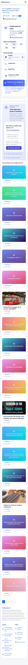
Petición (7, 16)
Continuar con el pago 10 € (15, 83)
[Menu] (25, 2)
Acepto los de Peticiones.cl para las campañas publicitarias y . (14, 90)
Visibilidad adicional (10, 19)
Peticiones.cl (5, 2)
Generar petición (15, 148)
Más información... (17, 37)
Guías (4, 625)
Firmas (17, 16)
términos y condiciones (17, 88)
